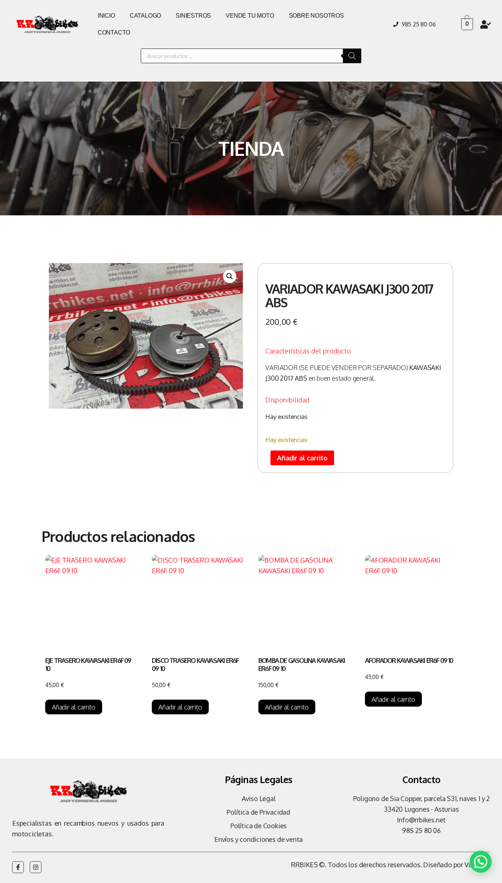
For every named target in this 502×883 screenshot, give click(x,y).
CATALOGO (145, 15)
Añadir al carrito (302, 458)
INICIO (106, 15)
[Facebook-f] (18, 867)
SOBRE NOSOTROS (316, 15)
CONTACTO (114, 32)
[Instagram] (36, 867)
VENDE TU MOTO (250, 15)
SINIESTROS (193, 15)
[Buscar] (352, 56)
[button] (229, 276)
